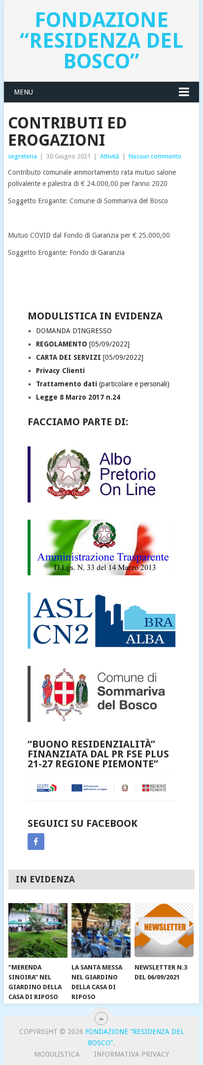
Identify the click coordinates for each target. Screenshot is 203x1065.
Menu (23, 92)
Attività (109, 156)
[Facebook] (36, 841)
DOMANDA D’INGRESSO (74, 331)
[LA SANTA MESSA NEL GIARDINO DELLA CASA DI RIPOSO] (101, 930)
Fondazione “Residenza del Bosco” (101, 40)
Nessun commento (155, 156)
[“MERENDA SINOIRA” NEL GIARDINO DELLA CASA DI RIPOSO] (38, 930)
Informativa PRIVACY (131, 1054)
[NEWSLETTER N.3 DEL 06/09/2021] (164, 930)
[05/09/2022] (83, 344)
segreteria (22, 156)
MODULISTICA (57, 1054)
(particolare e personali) (102, 384)
